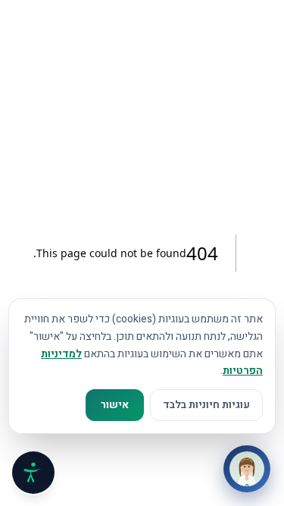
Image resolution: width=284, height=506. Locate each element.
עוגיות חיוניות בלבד (206, 405)
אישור (115, 405)
